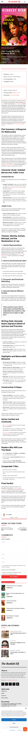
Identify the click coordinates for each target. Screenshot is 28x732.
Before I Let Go (16, 92)
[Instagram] (6, 684)
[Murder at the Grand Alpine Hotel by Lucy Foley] (3, 595)
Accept (14, 719)
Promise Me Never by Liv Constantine (14, 585)
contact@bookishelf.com (11, 680)
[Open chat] (25, 729)
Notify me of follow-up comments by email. (12, 572)
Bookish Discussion (16, 631)
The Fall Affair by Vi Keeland (12, 615)
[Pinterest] (13, 67)
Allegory (13, 640)
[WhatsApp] (16, 67)
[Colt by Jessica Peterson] (3, 603)
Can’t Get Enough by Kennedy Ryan (22, 529)
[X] (10, 67)
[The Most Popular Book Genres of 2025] (5, 634)
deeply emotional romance (8, 164)
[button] (26, 708)
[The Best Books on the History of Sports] (5, 653)
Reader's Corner (15, 650)
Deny (14, 723)
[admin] (4, 514)
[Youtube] (17, 684)
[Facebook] (7, 67)
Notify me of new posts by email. (10, 574)
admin (10, 514)
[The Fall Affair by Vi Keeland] (3, 618)
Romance (11, 62)
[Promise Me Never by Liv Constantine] (3, 588)
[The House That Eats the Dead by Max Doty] (3, 610)
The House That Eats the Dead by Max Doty (15, 608)
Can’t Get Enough (14, 95)
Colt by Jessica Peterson (11, 600)
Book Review (7, 48)
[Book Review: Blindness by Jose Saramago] (5, 644)
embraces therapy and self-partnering (16, 187)
